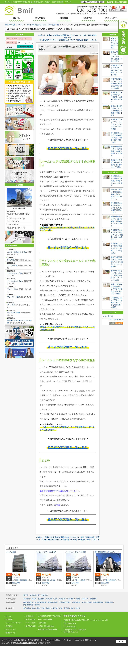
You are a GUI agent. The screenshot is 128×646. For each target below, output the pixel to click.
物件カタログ (11, 633)
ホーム (8, 616)
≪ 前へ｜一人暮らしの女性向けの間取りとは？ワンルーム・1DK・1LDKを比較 (67, 35)
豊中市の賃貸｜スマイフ (75, 616)
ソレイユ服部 (11, 552)
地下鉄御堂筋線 (40, 602)
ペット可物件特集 (45, 619)
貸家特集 (42, 623)
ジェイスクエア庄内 (14, 281)
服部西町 (24, 580)
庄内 (33, 608)
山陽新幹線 (109, 602)
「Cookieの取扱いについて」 (26, 643)
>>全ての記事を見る (115, 319)
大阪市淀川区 (35, 595)
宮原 (56, 599)
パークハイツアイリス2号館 (46, 552)
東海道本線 (76, 602)
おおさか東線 (87, 602)
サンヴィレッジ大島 (14, 273)
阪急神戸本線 (53, 602)
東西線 (37, 605)
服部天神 (26, 608)
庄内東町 (49, 599)
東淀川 (77, 608)
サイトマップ (11, 629)
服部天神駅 (16, 583)
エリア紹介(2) (108, 316)
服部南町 (113, 580)
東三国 (34, 599)
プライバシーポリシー (14, 623)
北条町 (53, 580)
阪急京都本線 (28, 605)
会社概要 (9, 619)
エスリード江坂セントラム (17, 252)
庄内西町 (70, 599)
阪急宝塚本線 (28, 602)
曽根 (38, 608)
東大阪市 (44, 595)
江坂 (60, 608)
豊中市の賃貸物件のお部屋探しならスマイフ (58, 491)
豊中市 (19, 580)
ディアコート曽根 (14, 312)
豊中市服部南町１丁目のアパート (107, 552)
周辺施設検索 (31, 626)
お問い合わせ (31, 619)
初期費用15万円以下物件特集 (50, 616)
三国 (42, 608)
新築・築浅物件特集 (46, 626)
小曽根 (77, 599)
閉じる (121, 641)
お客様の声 (30, 616)
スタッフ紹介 (31, 623)
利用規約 (9, 626)
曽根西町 (93, 599)
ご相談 (57, 505)
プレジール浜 (12, 289)
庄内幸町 (26, 599)
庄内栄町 (62, 599)
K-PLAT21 (11, 260)
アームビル (11, 305)
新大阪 (66, 608)
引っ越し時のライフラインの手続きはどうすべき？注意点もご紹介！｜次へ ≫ (68, 40)
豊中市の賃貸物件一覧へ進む (68, 148)
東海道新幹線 (98, 602)
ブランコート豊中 (13, 297)
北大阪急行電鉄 (64, 602)
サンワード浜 (12, 265)
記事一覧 (68, 38)
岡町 (72, 608)
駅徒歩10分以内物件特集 (48, 629)
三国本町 (85, 599)
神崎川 (48, 608)
